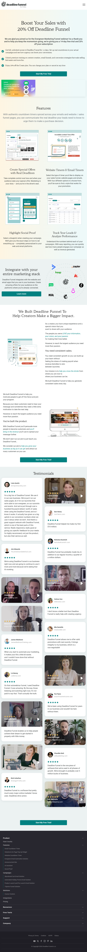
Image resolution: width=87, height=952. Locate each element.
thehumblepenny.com (55, 802)
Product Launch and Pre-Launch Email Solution (20, 883)
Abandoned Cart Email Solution (14, 876)
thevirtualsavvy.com (11, 765)
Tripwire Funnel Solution (12, 886)
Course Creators (10, 894)
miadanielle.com (60, 630)
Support (6, 918)
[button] (21, 590)
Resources (7, 907)
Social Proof (8, 869)
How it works (7, 841)
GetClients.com (59, 514)
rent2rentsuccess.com (12, 721)
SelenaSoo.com (59, 602)
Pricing (5, 901)
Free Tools (7, 912)
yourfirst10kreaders (54, 586)
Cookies (43, 935)
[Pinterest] (48, 941)
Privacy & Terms (33, 935)
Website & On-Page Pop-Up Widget (16, 852)
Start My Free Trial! (43, 460)
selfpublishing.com (10, 598)
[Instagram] (45, 941)
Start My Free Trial (43, 74)
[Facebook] (42, 941)
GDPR (50, 935)
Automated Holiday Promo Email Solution (18, 880)
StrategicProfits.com (18, 781)
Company (7, 923)
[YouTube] (35, 941)
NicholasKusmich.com (62, 542)
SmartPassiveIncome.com (63, 696)
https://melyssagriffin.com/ (13, 626)
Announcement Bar (11, 862)
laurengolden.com (53, 498)
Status (56, 935)
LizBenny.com (16, 676)
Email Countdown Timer (12, 848)
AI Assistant (8, 865)
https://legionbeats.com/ (56, 740)
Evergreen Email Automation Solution (16, 859)
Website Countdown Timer (13, 855)
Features (6, 845)
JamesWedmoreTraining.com (21, 642)
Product (6, 838)
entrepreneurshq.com (18, 486)
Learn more (21, 294)
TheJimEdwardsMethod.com (21, 552)
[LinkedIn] (52, 941)
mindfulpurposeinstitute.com (57, 680)
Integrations (7, 898)
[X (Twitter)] (38, 941)
